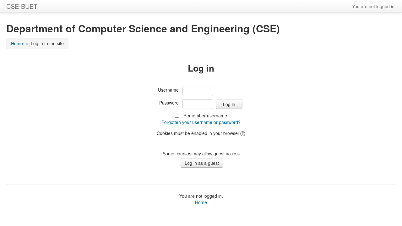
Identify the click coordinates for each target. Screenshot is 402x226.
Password (169, 103)
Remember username (205, 115)
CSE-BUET (21, 6)
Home (17, 43)
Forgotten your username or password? (201, 122)
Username (168, 90)
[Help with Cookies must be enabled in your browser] (242, 133)
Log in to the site (47, 43)
